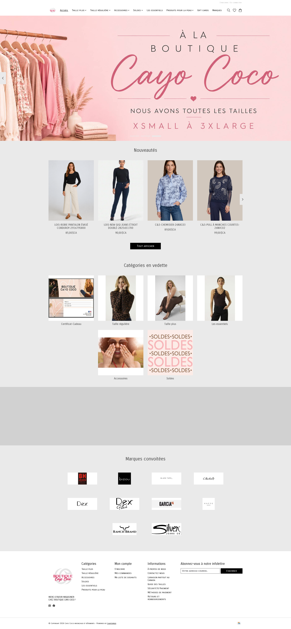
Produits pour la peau (93, 589)
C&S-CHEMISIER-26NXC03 (170, 224)
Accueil (64, 10)
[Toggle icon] (228, 10)
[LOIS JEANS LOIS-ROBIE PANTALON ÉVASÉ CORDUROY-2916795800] (71, 190)
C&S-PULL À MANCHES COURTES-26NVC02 (219, 226)
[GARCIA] (167, 504)
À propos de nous (157, 569)
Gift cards (203, 10)
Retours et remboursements (157, 598)
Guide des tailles (157, 584)
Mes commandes (123, 573)
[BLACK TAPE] (167, 479)
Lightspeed (111, 623)
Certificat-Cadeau (71, 324)
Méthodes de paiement (160, 592)
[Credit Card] (239, 623)
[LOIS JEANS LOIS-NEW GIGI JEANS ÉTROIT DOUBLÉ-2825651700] (120, 190)
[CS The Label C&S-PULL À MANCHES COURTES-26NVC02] (219, 190)
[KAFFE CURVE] (208, 504)
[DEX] (82, 504)
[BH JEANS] (82, 479)
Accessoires (120, 378)
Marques (217, 10)
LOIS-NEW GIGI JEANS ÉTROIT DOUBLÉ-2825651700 (121, 226)
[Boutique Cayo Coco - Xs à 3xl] (52, 10)
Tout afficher (145, 246)
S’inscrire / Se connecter (231, 3)
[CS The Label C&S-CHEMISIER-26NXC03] (170, 190)
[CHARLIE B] (208, 479)
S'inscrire (120, 569)
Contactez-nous (156, 573)
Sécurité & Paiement (158, 588)
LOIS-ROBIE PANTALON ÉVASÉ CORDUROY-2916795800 (71, 226)
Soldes (170, 378)
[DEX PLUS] (124, 504)
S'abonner (231, 571)
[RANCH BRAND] (124, 529)
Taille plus (170, 324)
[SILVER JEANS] (167, 529)
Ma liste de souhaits (126, 577)
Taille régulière (120, 324)
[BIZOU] (124, 479)
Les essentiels (155, 10)
